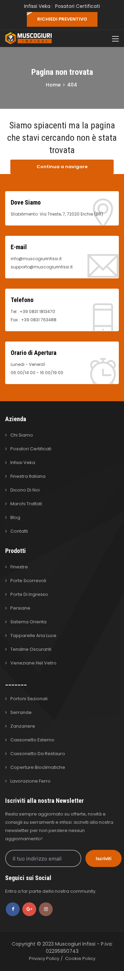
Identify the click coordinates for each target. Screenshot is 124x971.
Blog (15, 517)
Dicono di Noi (25, 490)
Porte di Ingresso (29, 594)
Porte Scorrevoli (28, 580)
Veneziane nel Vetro (33, 663)
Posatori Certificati (77, 6)
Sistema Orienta (28, 622)
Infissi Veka (37, 6)
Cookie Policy (80, 958)
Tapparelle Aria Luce (33, 635)
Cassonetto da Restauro (37, 753)
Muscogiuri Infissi (76, 943)
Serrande (21, 712)
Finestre (19, 567)
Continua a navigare (62, 166)
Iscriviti (103, 858)
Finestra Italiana (27, 476)
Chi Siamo (21, 435)
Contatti (19, 531)
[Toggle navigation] (115, 39)
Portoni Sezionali (29, 698)
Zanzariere (22, 726)
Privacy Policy (44, 958)
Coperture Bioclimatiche (37, 767)
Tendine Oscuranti (30, 649)
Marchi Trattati (26, 503)
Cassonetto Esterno (32, 740)
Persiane (20, 608)
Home (53, 84)
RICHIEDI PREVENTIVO (62, 19)
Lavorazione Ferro (30, 781)
